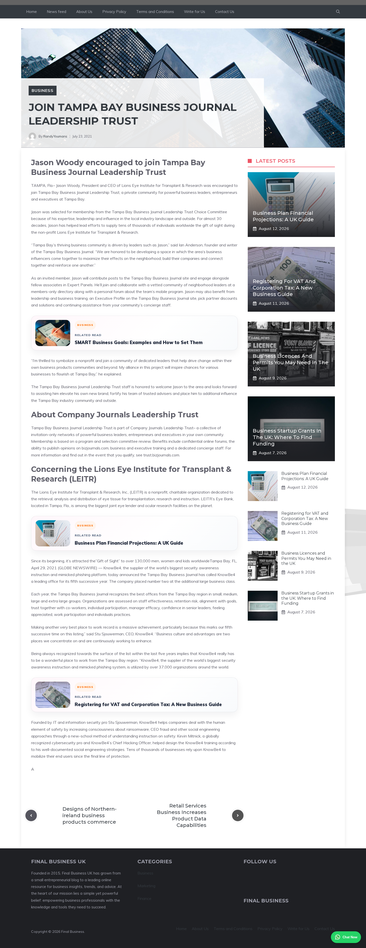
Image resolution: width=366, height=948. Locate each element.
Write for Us (194, 11)
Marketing (146, 885)
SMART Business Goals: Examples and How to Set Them (139, 342)
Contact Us (224, 11)
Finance (144, 898)
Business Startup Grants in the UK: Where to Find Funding (287, 437)
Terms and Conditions (155, 11)
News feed (56, 11)
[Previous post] (31, 815)
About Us (84, 11)
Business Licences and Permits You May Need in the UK (290, 362)
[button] (338, 11)
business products (56, 367)
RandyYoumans (55, 136)
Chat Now (350, 937)
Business (43, 90)
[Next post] (237, 815)
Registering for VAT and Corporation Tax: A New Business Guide (148, 704)
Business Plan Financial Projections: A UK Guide (129, 543)
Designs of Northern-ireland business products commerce (89, 815)
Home (31, 11)
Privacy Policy (114, 11)
